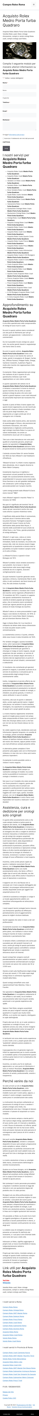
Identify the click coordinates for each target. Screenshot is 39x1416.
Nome (5, 90)
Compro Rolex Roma (14, 4)
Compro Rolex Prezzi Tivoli (12, 1380)
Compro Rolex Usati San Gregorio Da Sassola (19, 1374)
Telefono (6, 102)
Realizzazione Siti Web (24, 1405)
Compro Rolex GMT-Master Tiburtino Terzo (18, 1356)
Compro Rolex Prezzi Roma (12, 1319)
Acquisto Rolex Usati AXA (12, 1365)
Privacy (5, 1395)
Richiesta (6, 120)
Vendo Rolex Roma (10, 1338)
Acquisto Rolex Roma (10, 1332)
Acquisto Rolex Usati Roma (12, 1335)
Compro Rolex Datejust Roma (13, 1316)
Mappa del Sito (8, 1392)
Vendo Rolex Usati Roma (12, 1341)
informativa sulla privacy (16, 135)
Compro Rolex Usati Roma (12, 1323)
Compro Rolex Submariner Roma (14, 1326)
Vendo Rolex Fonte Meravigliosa (14, 1359)
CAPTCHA (6, 142)
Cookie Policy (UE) (9, 1398)
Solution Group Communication (22, 1407)
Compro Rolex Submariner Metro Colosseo (18, 1377)
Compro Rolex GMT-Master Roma (15, 1313)
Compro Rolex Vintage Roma (13, 1310)
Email (5, 111)
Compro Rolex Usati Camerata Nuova (16, 1353)
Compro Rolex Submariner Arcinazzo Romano (19, 1371)
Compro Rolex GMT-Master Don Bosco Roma (19, 1368)
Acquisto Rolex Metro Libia (12, 1362)
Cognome (6, 98)
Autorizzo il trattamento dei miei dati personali (19, 138)
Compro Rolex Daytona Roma (13, 1329)
